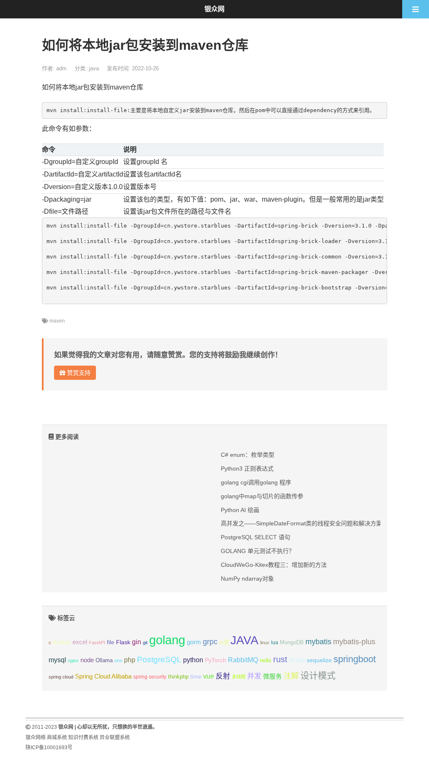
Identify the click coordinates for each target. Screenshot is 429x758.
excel (79, 642)
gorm (194, 642)
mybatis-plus (354, 642)
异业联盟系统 (115, 737)
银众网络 (36, 737)
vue (208, 676)
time (196, 676)
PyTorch (215, 660)
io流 (224, 642)
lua (274, 642)
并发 (254, 676)
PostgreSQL (159, 659)
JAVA (244, 640)
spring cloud (61, 676)
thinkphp (178, 677)
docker (62, 642)
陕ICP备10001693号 (49, 747)
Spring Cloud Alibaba (103, 676)
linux (264, 642)
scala (297, 659)
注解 (291, 676)
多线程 (239, 676)
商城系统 (57, 737)
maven (57, 321)
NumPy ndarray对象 (247, 578)
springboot (354, 659)
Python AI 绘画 (240, 510)
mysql (57, 659)
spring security (149, 677)
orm (118, 660)
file (110, 642)
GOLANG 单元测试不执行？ (258, 551)
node (87, 660)
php (129, 659)
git (145, 642)
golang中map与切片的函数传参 (262, 496)
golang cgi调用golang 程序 (256, 482)
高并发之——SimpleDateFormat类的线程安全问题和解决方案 (301, 523)
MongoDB (292, 642)
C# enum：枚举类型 (247, 454)
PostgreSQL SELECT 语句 (255, 537)
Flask (123, 642)
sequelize (319, 660)
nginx (73, 660)
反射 (223, 676)
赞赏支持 (77, 372)
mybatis (318, 642)
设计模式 (318, 675)
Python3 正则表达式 (247, 468)
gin (136, 641)
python (193, 659)
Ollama (104, 660)
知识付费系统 (83, 737)
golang (167, 640)
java (94, 68)
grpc (210, 642)
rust (280, 659)
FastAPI (97, 642)
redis (265, 660)
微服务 (272, 676)
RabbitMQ (243, 659)
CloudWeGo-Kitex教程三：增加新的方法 (274, 564)
